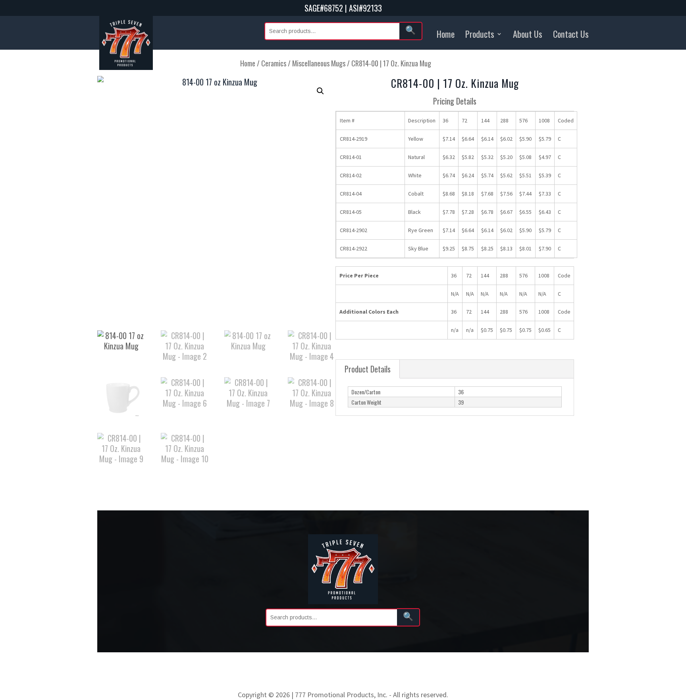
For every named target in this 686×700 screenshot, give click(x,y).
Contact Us (571, 33)
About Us (527, 33)
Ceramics (273, 63)
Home (446, 33)
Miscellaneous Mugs (318, 63)
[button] (320, 91)
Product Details (368, 369)
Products (479, 33)
